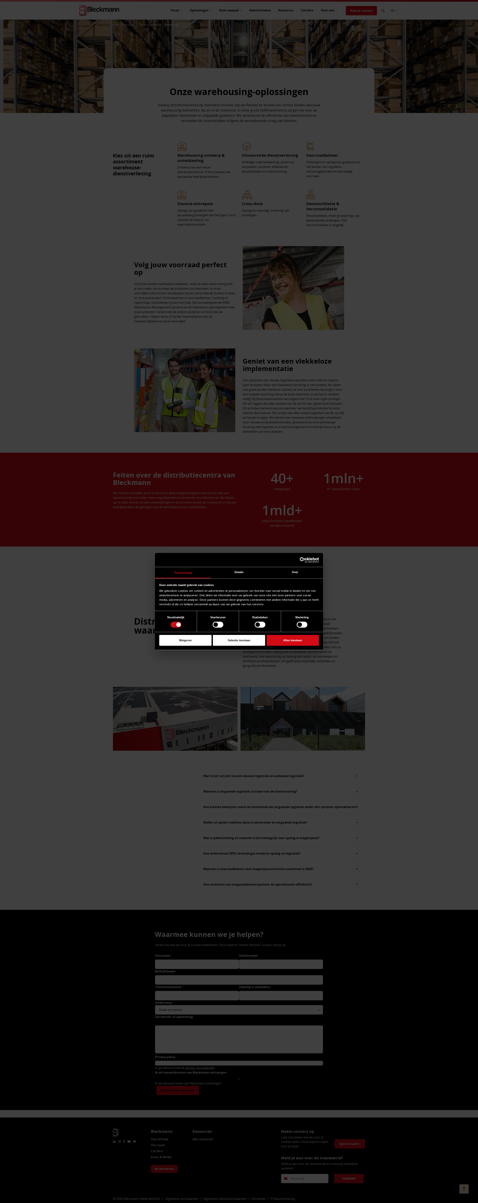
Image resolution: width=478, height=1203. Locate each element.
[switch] (218, 625)
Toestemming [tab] (183, 572)
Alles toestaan (292, 640)
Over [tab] (295, 572)
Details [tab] (239, 572)
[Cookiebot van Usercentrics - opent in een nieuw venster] (302, 560)
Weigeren (185, 640)
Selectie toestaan (239, 640)
